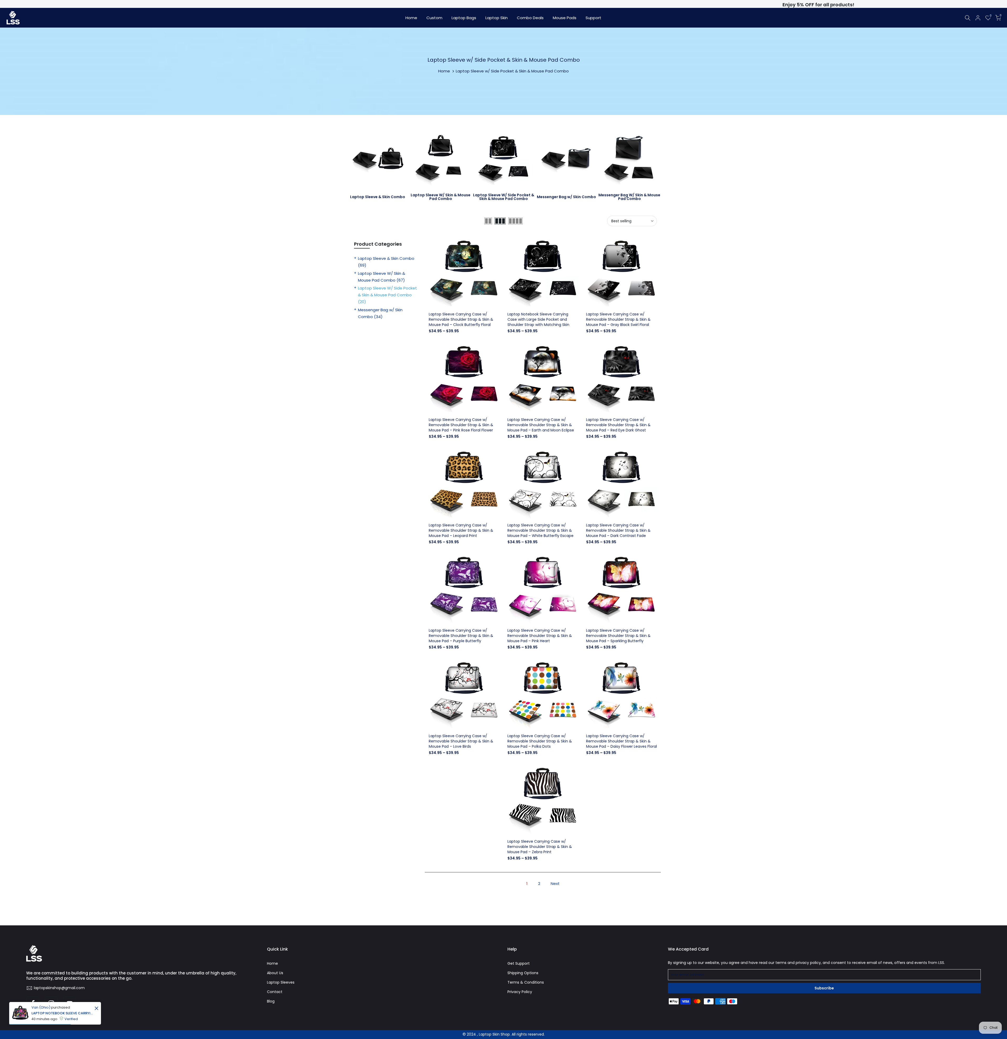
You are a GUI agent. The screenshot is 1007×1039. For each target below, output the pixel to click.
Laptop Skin (496, 17)
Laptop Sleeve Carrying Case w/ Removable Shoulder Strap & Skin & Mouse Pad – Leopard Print (461, 530)
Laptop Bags (464, 17)
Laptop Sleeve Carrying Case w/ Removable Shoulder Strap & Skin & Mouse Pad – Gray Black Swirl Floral (618, 319)
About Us (275, 972)
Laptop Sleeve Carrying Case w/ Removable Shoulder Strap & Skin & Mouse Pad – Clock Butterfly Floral (461, 319)
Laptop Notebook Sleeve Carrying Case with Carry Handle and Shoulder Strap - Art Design (62, 1013)
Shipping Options (522, 972)
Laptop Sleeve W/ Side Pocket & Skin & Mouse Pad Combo (387, 294)
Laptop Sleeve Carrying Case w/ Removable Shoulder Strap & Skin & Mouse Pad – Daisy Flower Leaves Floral (621, 741)
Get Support (518, 963)
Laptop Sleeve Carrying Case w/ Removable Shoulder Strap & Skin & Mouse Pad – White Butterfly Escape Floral (540, 533)
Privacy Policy (519, 991)
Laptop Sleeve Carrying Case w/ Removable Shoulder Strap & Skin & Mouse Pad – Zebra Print (539, 847)
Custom (434, 17)
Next (555, 883)
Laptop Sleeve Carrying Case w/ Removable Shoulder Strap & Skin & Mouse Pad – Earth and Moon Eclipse (540, 425)
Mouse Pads (564, 17)
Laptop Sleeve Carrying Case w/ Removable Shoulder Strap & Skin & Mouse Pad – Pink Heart (539, 636)
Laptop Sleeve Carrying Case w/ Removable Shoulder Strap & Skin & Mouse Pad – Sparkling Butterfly (618, 636)
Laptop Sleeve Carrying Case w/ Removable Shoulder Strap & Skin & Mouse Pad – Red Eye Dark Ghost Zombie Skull (618, 427)
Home (411, 17)
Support (593, 17)
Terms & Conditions (525, 982)
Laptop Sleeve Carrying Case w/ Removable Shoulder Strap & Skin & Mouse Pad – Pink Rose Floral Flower (461, 425)
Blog (271, 1001)
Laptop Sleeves (280, 982)
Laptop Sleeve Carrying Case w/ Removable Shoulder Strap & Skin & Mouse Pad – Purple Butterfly (461, 636)
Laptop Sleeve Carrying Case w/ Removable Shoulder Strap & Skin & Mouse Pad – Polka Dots (539, 741)
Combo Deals (530, 17)
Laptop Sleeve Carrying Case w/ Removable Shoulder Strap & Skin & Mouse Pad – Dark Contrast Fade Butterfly (618, 533)
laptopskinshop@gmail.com (59, 987)
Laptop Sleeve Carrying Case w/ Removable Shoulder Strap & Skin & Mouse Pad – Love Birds (461, 741)
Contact (274, 991)
